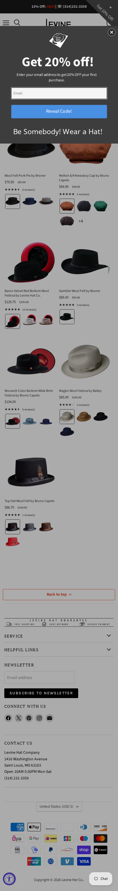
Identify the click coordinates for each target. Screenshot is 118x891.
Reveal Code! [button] (59, 111)
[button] (111, 32)
